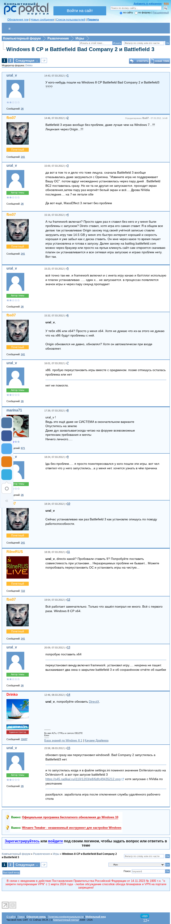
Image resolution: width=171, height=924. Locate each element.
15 (68, 748)
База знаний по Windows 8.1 (63, 740)
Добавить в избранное (148, 3)
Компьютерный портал (66, 919)
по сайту (128, 12)
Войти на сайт (80, 10)
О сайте (11, 916)
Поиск (21, 916)
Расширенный (161, 12)
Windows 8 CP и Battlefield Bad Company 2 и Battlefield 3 (80, 49)
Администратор (17, 732)
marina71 (14, 410)
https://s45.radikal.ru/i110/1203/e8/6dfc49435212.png (83, 779)
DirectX (94, 701)
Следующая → (27, 60)
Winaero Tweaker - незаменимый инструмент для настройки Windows (71, 827)
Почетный (17, 149)
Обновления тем (17, 19)
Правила (93, 19)
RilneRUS (14, 552)
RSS (166, 3)
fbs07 (11, 118)
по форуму (144, 12)
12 (68, 599)
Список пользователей (70, 19)
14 (68, 694)
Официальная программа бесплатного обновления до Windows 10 (70, 817)
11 (68, 552)
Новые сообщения (42, 19)
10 (68, 503)
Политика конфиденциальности (65, 916)
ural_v (11, 75)
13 (68, 647)
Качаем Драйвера (96, 740)
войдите (55, 841)
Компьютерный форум (22, 38)
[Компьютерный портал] (25, 14)
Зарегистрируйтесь (22, 841)
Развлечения (58, 38)
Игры (79, 38)
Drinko (29, 65)
